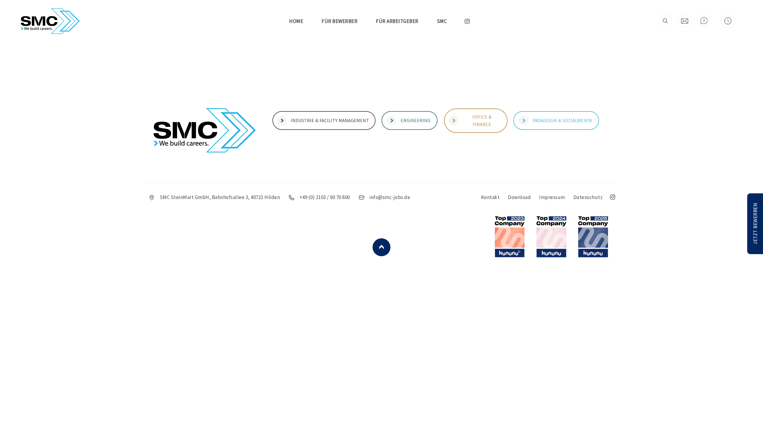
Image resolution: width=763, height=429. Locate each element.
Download (519, 197)
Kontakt (490, 197)
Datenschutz (588, 197)
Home (296, 21)
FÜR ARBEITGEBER (397, 21)
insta (467, 21)
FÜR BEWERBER (339, 21)
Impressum (552, 197)
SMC (442, 21)
